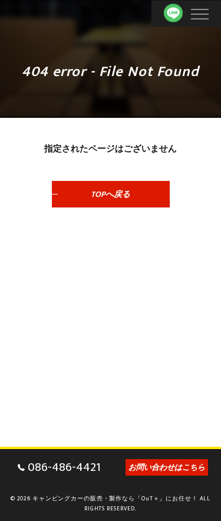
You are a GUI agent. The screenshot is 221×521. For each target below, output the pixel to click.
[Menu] (199, 13)
